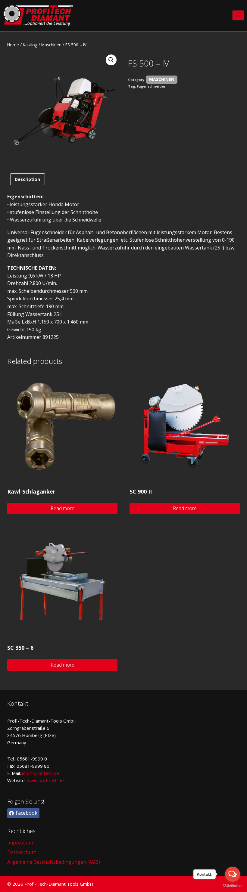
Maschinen (161, 79)
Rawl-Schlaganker (31, 491)
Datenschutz (21, 852)
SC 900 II (141, 491)
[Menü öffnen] (238, 15)
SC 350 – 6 (20, 647)
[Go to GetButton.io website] (232, 886)
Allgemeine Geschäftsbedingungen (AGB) (53, 862)
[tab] (27, 179)
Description (27, 179)
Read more (62, 508)
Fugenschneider (151, 86)
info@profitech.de (40, 773)
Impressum (20, 842)
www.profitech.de (45, 780)
